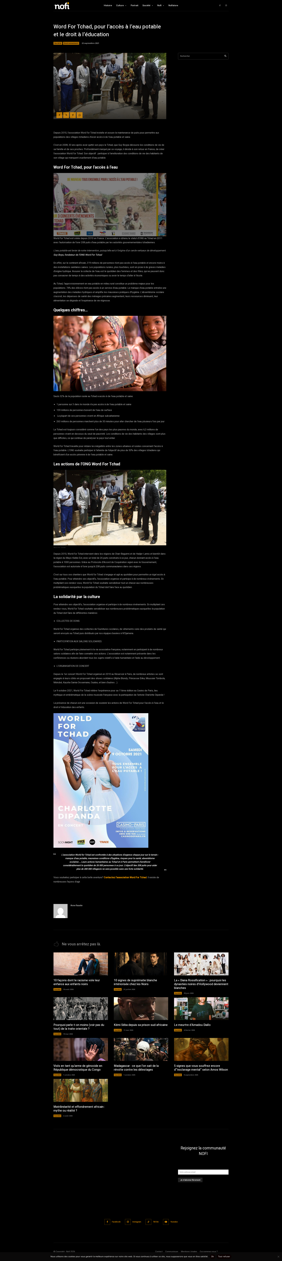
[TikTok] (148, 1222)
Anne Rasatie (76, 905)
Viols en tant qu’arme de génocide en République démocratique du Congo (77, 1068)
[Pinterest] (73, 115)
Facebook (116, 1221)
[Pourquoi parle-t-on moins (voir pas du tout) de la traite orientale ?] (80, 1008)
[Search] (225, 56)
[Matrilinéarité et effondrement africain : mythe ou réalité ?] (80, 1090)
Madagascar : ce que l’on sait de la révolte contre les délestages (136, 1068)
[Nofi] (69, 5)
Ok (212, 1256)
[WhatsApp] (80, 115)
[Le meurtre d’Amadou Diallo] (201, 1008)
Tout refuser (224, 1256)
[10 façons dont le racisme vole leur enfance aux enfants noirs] (80, 963)
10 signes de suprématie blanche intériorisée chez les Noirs (135, 982)
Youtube (174, 1221)
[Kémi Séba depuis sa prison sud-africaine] (141, 1008)
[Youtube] (166, 1222)
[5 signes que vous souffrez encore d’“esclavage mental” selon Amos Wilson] (201, 1049)
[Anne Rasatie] (60, 911)
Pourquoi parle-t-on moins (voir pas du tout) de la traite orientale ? (78, 1027)
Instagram (136, 1221)
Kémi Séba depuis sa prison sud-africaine (141, 1025)
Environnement (71, 43)
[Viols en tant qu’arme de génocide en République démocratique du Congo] (80, 1049)
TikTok (156, 1221)
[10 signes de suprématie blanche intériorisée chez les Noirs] (141, 963)
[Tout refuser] (278, 1256)
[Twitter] (66, 115)
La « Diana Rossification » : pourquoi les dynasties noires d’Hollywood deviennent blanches (201, 984)
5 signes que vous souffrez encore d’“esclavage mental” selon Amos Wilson (201, 1068)
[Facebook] (220, 5)
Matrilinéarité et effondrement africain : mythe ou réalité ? (79, 1109)
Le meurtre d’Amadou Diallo (192, 1025)
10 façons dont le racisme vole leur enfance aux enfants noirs (76, 982)
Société (57, 43)
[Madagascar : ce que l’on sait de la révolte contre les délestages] (141, 1049)
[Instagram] (226, 5)
